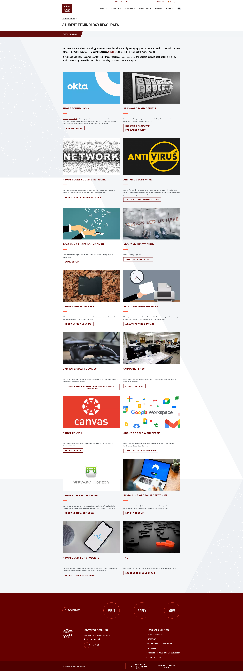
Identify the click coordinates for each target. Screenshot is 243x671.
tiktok (99, 639)
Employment (151, 648)
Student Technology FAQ (140, 573)
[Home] (68, 633)
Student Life (144, 8)
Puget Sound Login (76, 108)
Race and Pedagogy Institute (166, 666)
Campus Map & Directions (157, 630)
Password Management (139, 108)
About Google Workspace (141, 433)
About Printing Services (140, 306)
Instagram (88, 639)
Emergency (151, 639)
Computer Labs (134, 368)
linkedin (91, 639)
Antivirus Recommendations (142, 199)
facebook (84, 639)
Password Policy (135, 129)
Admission (129, 8)
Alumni (168, 8)
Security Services (154, 634)
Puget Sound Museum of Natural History (139, 666)
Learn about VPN (135, 512)
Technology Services (68, 18)
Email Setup (72, 261)
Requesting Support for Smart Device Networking (91, 387)
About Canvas (72, 432)
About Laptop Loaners (78, 306)
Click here (113, 51)
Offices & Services (154, 657)
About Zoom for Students (81, 557)
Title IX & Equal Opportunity (159, 643)
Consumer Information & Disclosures (163, 652)
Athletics (158, 8)
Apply (121, 2)
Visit (116, 2)
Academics (115, 8)
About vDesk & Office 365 (80, 495)
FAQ (125, 557)
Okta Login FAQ (74, 128)
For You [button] (159, 2)
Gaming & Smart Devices (80, 368)
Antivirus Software (137, 179)
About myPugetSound (138, 244)
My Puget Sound (175, 2)
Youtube (95, 639)
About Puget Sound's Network (84, 179)
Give (127, 2)
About (102, 8)
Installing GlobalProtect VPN (145, 495)
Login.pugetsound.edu (70, 119)
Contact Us (94, 644)
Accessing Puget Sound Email (84, 244)
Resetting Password (137, 125)
